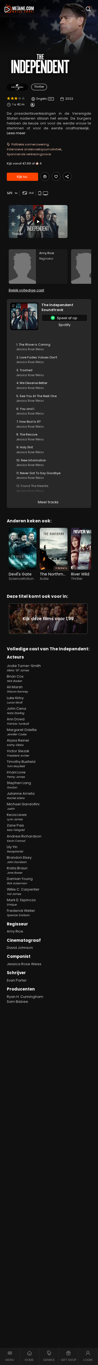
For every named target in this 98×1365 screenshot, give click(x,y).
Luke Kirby (15, 700)
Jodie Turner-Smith (24, 667)
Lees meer (16, 133)
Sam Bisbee (17, 1001)
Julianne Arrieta (21, 795)
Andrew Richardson (24, 838)
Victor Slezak (18, 753)
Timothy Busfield (21, 763)
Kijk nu (22, 176)
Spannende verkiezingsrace (29, 154)
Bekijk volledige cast (26, 290)
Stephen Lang (19, 785)
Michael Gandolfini (23, 806)
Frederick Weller (21, 912)
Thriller (39, 86)
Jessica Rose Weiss (24, 964)
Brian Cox (15, 678)
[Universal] (17, 87)
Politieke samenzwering (30, 144)
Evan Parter (17, 980)
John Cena (16, 710)
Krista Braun (17, 870)
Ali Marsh (17, 689)
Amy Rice (15, 931)
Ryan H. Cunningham (25, 996)
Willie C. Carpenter (23, 891)
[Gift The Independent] (45, 176)
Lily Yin (15, 849)
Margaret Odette (22, 731)
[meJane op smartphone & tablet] (40, 193)
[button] (10, 1356)
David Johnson (20, 947)
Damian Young (20, 880)
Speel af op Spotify (67, 319)
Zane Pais (15, 827)
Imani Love (16, 774)
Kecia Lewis (17, 816)
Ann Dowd (18, 721)
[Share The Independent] (67, 176)
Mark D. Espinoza (21, 902)
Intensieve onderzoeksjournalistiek (34, 149)
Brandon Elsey (19, 859)
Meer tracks (48, 502)
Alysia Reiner (18, 742)
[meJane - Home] (19, 8)
